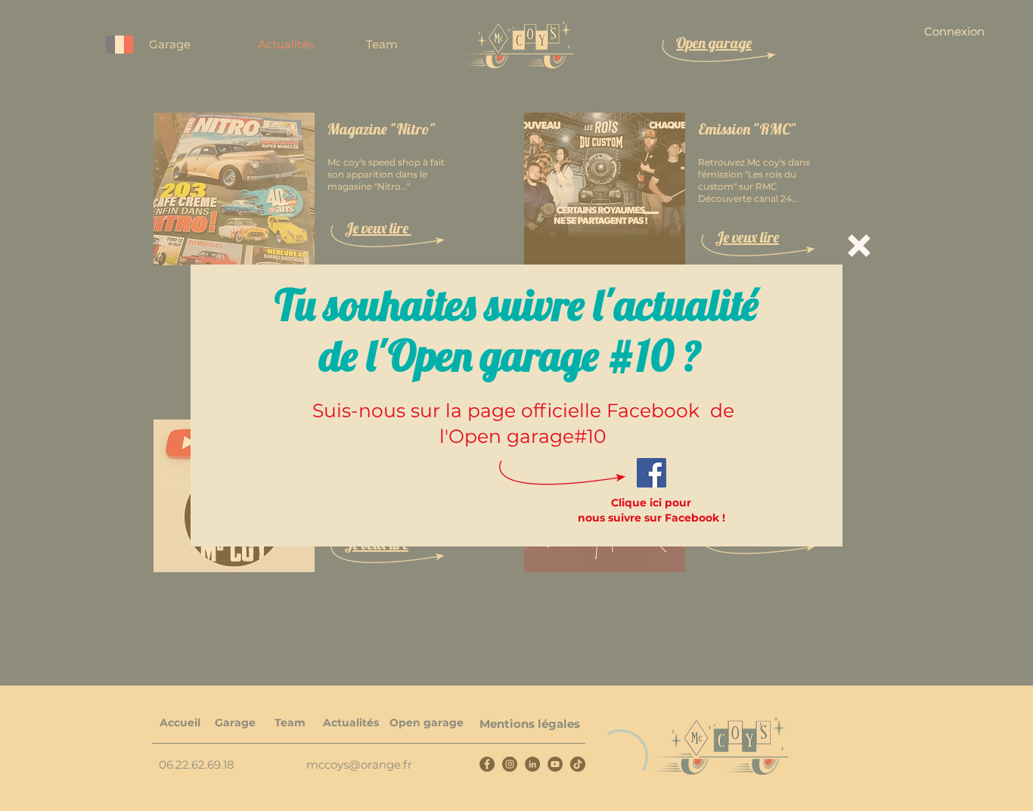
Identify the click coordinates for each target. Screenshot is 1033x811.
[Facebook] (651, 473)
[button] (859, 245)
